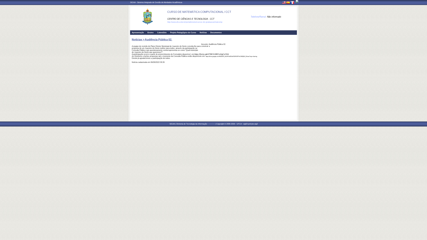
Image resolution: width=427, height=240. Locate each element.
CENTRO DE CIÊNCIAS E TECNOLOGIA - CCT (190, 19)
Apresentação (138, 33)
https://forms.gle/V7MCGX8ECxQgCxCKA (211, 54)
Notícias (203, 33)
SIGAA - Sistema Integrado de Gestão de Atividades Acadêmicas (156, 2)
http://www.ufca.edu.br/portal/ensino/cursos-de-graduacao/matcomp (194, 22)
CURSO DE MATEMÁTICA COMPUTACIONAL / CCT (199, 11)
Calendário (162, 33)
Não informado (274, 17)
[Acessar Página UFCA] (297, 1)
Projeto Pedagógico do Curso (183, 33)
